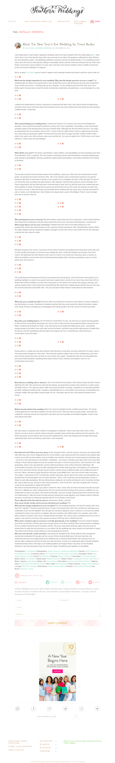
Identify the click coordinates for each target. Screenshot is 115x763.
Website (19, 614)
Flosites (81, 762)
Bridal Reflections (54, 559)
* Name (19, 600)
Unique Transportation (56, 566)
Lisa (26, 48)
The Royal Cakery (88, 556)
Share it (69, 582)
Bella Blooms (44, 556)
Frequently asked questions (17, 742)
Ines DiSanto (31, 559)
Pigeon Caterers (64, 556)
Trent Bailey (30, 73)
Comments (21, 582)
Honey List (46, 21)
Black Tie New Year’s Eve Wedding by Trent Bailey (59, 44)
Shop (97, 21)
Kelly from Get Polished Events (78, 561)
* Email (19, 607)
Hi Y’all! (12, 21)
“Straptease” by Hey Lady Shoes (85, 559)
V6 (94, 55)
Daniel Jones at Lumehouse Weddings (62, 551)
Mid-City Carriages (29, 566)
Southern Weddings (57, 11)
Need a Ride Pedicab (81, 566)
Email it (96, 582)
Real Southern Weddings (41, 48)
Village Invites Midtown (89, 564)
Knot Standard (61, 564)
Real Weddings (32, 21)
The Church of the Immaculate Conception (62, 554)
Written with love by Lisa (31, 576)
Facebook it (21, 70)
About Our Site (16, 750)
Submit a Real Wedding (20, 746)
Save (18, 68)
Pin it (18, 74)
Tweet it (19, 72)
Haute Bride (31, 561)
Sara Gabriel (52, 561)
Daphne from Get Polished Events (32, 564)
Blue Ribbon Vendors (80, 22)
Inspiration (64, 21)
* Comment (64, 600)
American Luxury (26, 569)
